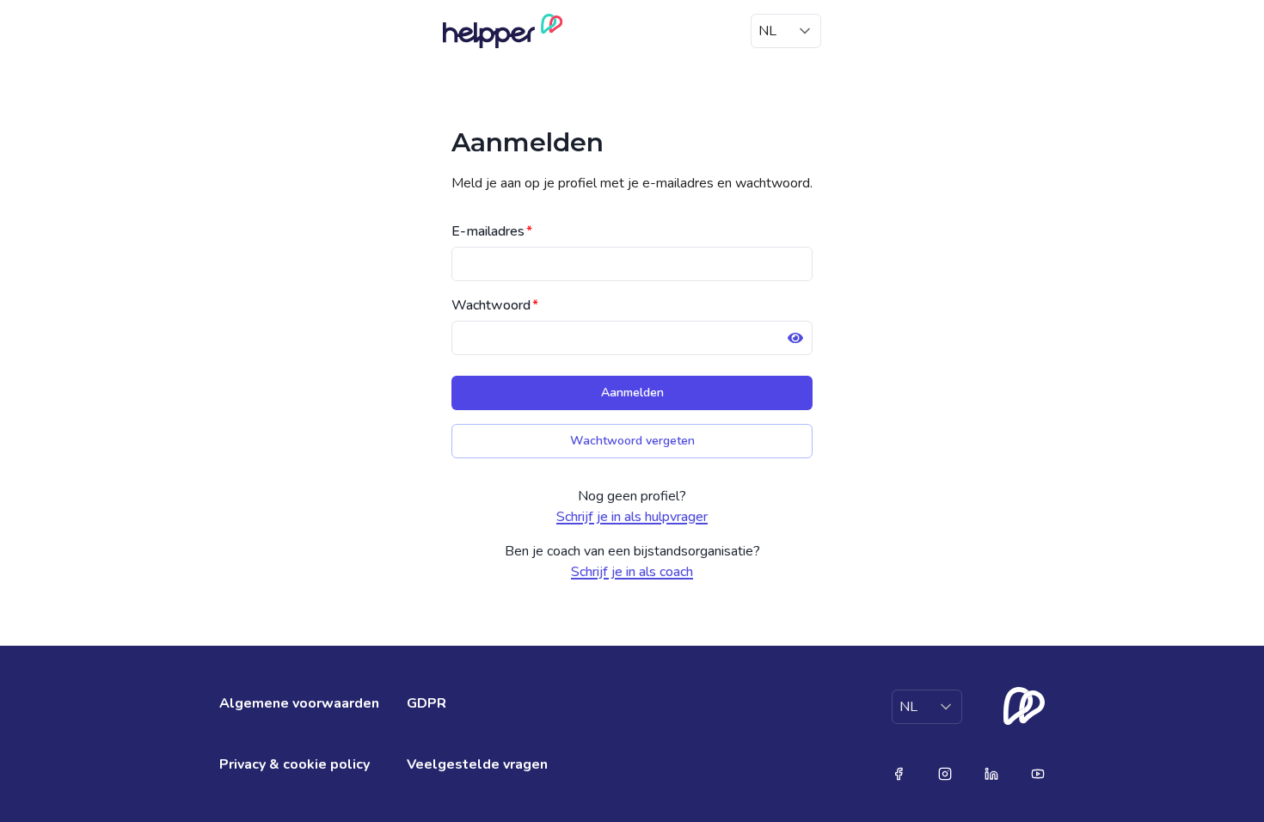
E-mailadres (491, 231)
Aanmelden (632, 392)
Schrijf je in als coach (632, 571)
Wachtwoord (494, 305)
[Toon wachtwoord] (795, 337)
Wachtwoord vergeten (632, 440)
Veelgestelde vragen (477, 764)
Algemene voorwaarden (299, 703)
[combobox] (786, 31)
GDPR (426, 703)
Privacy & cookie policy (294, 764)
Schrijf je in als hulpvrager (632, 516)
